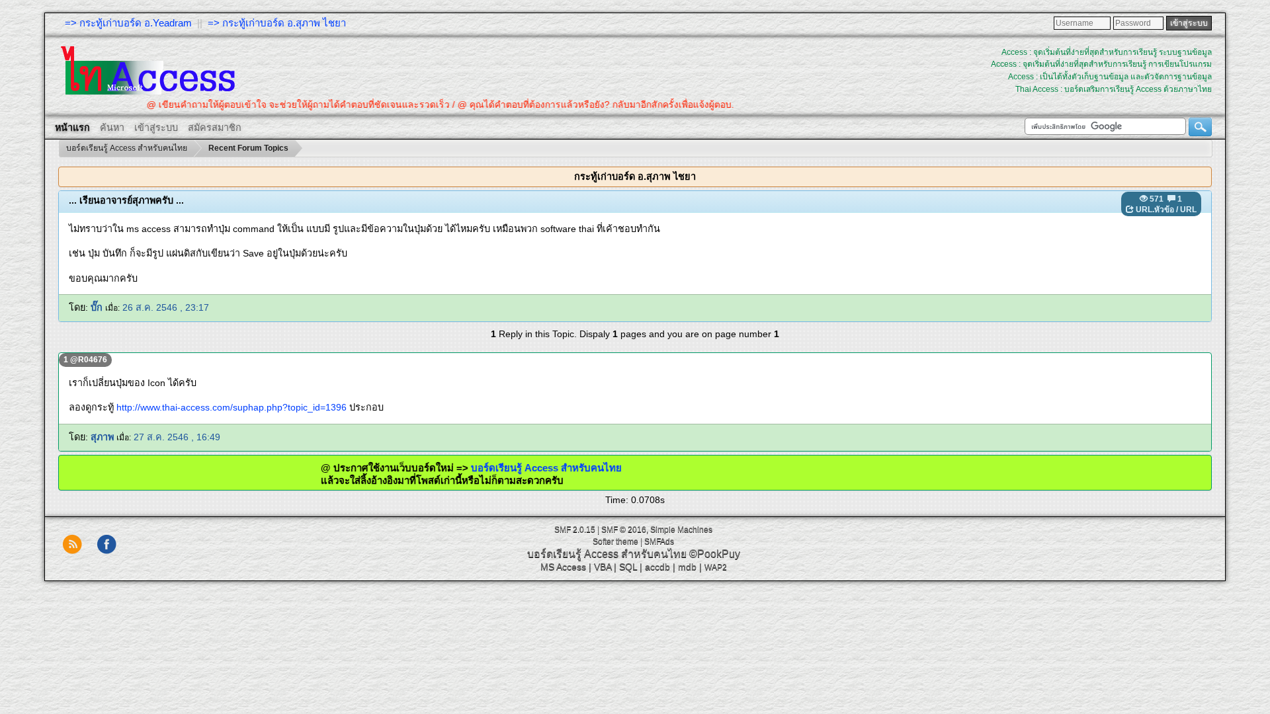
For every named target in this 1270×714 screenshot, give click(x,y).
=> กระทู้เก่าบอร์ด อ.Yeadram (128, 22)
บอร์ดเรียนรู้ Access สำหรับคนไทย (521, 467)
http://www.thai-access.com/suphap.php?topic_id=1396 (231, 407)
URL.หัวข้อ (1155, 209)
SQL (628, 566)
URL (1188, 209)
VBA (602, 566)
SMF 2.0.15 (574, 530)
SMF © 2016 (623, 530)
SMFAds (659, 541)
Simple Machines (681, 530)
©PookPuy (714, 553)
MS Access (563, 566)
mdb (687, 566)
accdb (657, 566)
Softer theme (615, 541)
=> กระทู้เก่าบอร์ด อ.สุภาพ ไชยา (277, 22)
